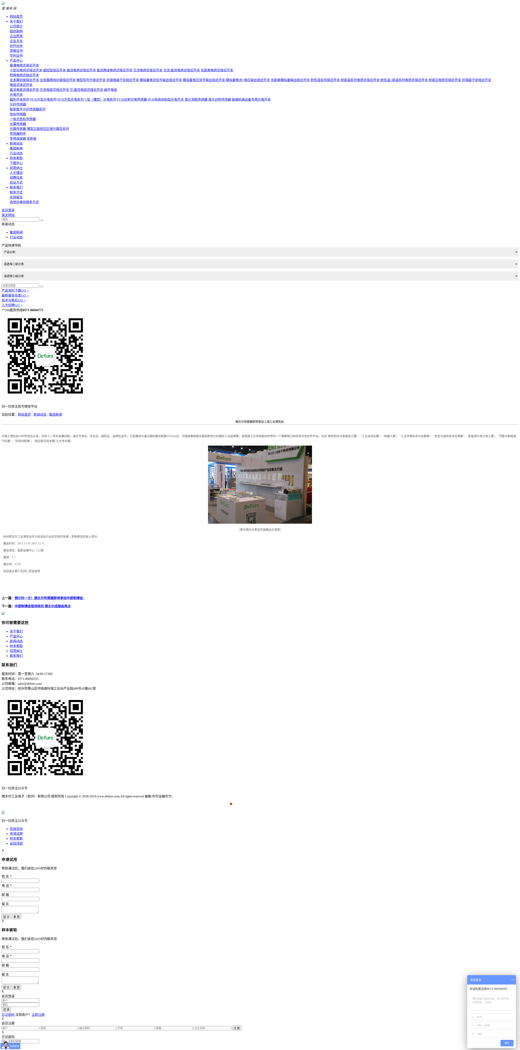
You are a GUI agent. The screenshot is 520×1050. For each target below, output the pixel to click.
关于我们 (16, 21)
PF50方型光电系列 (70, 99)
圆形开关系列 (19, 99)
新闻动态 (16, 143)
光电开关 (16, 94)
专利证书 (16, 55)
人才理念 (16, 172)
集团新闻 (16, 148)
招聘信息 (16, 177)
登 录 (6, 1009)
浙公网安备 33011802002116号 (254, 804)
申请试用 (16, 833)
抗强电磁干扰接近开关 (122, 80)
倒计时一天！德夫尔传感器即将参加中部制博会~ (49, 598)
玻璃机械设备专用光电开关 (251, 99)
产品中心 (16, 60)
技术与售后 (14, 300)
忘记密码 (8, 1014)
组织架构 (16, 31)
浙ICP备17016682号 (220, 796)
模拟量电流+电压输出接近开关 (248, 80)
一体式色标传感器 (23, 119)
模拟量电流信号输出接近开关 (161, 80)
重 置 (16, 916)
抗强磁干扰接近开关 (476, 80)
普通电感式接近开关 (24, 65)
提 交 (6, 916)
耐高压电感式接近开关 (445, 80)
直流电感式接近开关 (81, 70)
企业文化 (16, 41)
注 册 (237, 1028)
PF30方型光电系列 (43, 99)
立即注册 (38, 1014)
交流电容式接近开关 (54, 90)
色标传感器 (18, 114)
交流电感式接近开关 (147, 70)
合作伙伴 (16, 46)
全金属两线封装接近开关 (58, 80)
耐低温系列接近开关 (325, 80)
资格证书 (16, 50)
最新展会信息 (15, 295)
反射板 (32, 138)
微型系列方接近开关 (91, 80)
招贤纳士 (16, 168)
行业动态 (16, 153)
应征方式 (16, 182)
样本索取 (16, 158)
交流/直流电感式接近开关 (181, 70)
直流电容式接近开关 (24, 90)
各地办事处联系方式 (24, 202)
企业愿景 (16, 36)
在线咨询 (16, 829)
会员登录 (8, 210)
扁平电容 (110, 90)
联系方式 (16, 192)
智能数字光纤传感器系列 (28, 109)
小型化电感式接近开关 (26, 70)
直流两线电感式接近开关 (114, 70)
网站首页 (16, 16)
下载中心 (16, 163)
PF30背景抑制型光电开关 (166, 99)
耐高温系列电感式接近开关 (360, 80)
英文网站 (8, 215)
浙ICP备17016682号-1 (190, 796)
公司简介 (16, 26)
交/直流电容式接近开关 (86, 90)
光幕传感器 (18, 124)
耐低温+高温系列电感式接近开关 (404, 80)
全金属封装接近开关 (24, 80)
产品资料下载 (15, 290)
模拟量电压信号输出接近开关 (204, 80)
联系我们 (16, 187)
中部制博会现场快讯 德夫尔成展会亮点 (43, 606)
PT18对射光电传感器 (132, 99)
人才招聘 (12, 305)
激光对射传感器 (219, 99)
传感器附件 (18, 133)
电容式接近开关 (21, 85)
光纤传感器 (18, 104)
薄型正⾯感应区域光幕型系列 (48, 129)
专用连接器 (18, 138)
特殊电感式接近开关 (24, 75)
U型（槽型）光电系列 (100, 99)
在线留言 (16, 197)
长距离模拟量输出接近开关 (290, 80)
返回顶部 (16, 843)
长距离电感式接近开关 (217, 70)
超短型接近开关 (54, 70)
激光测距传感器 (196, 99)
